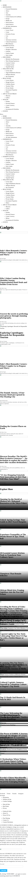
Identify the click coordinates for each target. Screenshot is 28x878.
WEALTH (5, 99)
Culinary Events (10, 65)
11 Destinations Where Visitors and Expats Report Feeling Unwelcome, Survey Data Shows (13, 761)
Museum (8, 95)
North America (9, 22)
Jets (7, 38)
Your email (2, 864)
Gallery (8, 97)
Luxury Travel (9, 30)
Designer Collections (11, 49)
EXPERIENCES (7, 28)
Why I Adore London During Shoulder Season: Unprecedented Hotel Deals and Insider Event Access (13, 281)
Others (7, 92)
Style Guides (9, 55)
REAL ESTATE (7, 78)
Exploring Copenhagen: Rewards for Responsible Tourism (12, 335)
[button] (14, 114)
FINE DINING (7, 57)
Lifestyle (8, 51)
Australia (8, 14)
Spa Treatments (10, 76)
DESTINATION (7, 7)
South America (9, 24)
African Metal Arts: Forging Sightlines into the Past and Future (12, 592)
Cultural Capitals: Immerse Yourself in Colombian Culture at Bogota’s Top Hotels (13, 684)
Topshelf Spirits (10, 67)
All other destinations (11, 26)
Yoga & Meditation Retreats (13, 72)
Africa (7, 11)
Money (7, 107)
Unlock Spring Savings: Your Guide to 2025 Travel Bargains (13, 521)
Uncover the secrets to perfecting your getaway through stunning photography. (14, 316)
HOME (5, 5)
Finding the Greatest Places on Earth (13, 427)
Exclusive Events (10, 34)
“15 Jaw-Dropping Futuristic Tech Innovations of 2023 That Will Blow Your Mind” (13, 477)
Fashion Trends (10, 53)
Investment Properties (11, 90)
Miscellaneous (9, 43)
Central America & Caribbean (13, 16)
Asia (7, 13)
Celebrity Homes (10, 84)
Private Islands (9, 88)
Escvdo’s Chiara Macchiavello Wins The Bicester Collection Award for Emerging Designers (13, 780)
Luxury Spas (9, 70)
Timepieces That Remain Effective (10, 574)
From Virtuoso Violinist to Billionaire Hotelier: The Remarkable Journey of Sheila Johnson (13, 668)
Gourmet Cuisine (10, 63)
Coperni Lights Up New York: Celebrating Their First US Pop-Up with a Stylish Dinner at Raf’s (13, 637)
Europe (7, 18)
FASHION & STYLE (8, 45)
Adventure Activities (11, 40)
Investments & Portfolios (12, 109)
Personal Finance (10, 103)
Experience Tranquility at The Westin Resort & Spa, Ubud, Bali (13, 536)
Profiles (8, 101)
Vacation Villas (10, 86)
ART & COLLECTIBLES (10, 93)
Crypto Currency (10, 105)
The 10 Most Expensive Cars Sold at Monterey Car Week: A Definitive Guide (13, 622)
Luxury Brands (10, 47)
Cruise (7, 32)
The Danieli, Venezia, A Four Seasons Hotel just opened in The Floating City (12, 395)
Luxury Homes (10, 80)
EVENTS (5, 111)
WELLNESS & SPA (8, 68)
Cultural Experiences (11, 41)
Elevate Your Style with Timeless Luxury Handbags (14, 718)
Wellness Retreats (10, 74)
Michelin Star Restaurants (12, 59)
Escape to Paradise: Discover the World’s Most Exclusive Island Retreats (14, 745)
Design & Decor (10, 82)
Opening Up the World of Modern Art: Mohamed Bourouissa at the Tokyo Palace (13, 501)
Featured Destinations (11, 9)
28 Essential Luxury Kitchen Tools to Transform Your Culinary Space (12, 555)
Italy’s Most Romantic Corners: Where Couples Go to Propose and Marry (13, 252)
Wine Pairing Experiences (12, 61)
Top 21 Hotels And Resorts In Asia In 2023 (12, 698)
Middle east (9, 20)
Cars (7, 36)
